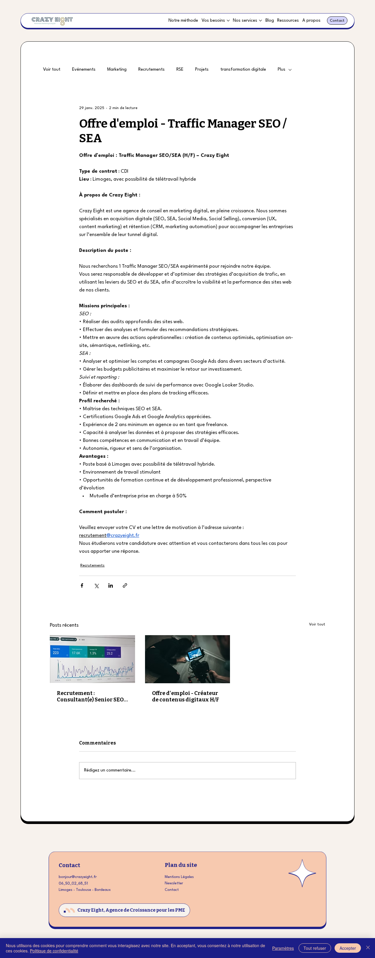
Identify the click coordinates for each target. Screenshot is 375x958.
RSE (179, 69)
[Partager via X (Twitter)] (96, 585)
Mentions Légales (179, 877)
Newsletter (174, 883)
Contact (69, 865)
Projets (202, 69)
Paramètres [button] (283, 948)
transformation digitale (243, 69)
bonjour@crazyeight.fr (78, 877)
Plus (281, 69)
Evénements (84, 69)
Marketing (117, 69)
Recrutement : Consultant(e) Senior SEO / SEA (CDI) (91, 696)
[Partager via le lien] (125, 585)
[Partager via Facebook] (82, 585)
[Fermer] (367, 948)
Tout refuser (315, 948)
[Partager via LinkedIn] (110, 585)
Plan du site (181, 865)
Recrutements (151, 69)
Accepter (348, 948)
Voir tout (51, 69)
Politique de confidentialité (54, 951)
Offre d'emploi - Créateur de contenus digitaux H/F (185, 696)
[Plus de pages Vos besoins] (228, 20)
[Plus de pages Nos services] (260, 20)
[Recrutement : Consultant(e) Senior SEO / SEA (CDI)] (92, 659)
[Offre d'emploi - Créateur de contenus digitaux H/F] (187, 659)
